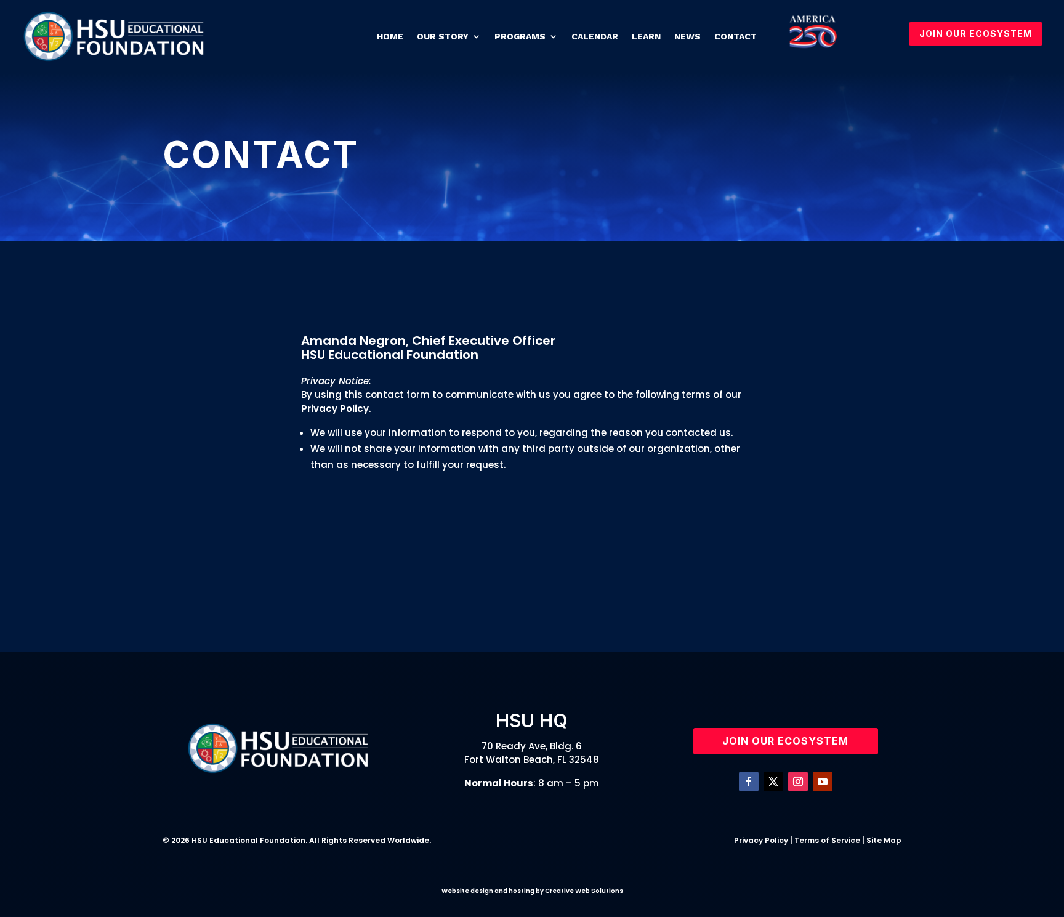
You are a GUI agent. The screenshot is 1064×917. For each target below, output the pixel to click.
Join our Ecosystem (785, 741)
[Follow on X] (773, 781)
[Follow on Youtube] (822, 781)
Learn (646, 36)
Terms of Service (827, 840)
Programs (520, 36)
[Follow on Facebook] (749, 781)
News (687, 36)
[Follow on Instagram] (798, 781)
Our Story (443, 36)
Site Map (883, 840)
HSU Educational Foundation (248, 840)
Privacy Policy (335, 408)
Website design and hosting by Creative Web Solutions (532, 890)
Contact (735, 36)
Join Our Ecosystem (975, 33)
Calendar (594, 36)
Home (390, 36)
